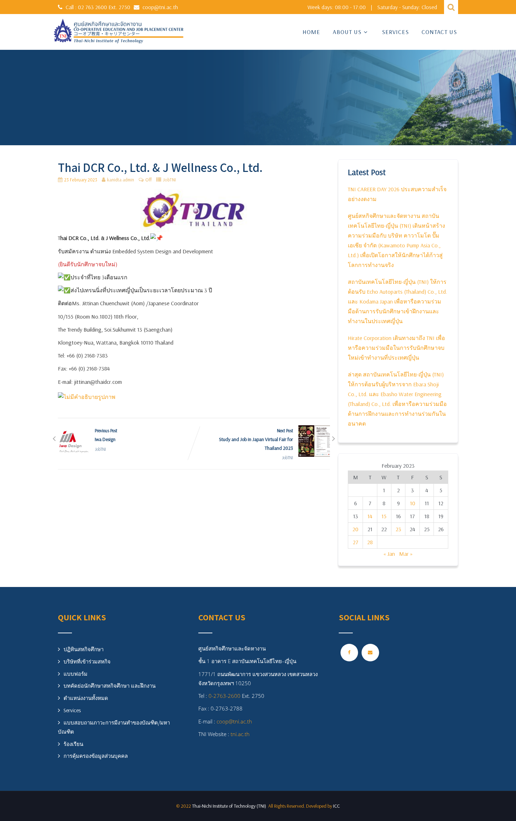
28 (370, 542)
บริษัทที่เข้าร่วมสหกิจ (87, 661)
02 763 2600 (93, 7)
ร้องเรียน (73, 744)
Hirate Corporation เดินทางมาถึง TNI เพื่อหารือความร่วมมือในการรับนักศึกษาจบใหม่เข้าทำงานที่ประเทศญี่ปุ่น (396, 347)
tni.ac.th (239, 733)
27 (355, 542)
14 (370, 516)
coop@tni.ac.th (160, 7)
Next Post (256, 439)
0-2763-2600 (224, 695)
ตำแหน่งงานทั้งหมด (86, 698)
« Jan (389, 553)
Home (311, 31)
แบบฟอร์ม (75, 673)
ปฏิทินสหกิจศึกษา (84, 649)
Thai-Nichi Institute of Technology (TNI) (230, 806)
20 (355, 529)
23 (398, 529)
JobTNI (169, 179)
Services (395, 31)
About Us (347, 31)
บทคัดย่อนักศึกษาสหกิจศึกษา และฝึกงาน (110, 685)
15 (384, 516)
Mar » (406, 553)
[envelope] (370, 652)
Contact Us (439, 31)
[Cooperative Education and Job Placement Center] (118, 32)
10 (412, 503)
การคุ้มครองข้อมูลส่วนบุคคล (96, 756)
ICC (336, 806)
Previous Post (106, 435)
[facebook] (349, 652)
